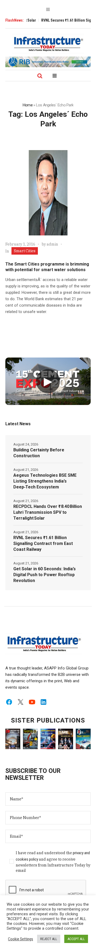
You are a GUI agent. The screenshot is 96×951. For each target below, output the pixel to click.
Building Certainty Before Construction (38, 452)
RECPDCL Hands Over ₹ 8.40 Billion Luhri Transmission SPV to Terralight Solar (47, 512)
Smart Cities (24, 250)
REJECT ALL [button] (48, 939)
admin (52, 244)
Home (28, 105)
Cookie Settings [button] (20, 939)
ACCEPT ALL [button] (76, 939)
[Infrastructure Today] (48, 44)
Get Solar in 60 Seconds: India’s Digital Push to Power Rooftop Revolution (44, 574)
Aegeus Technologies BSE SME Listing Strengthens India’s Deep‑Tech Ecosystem (45, 481)
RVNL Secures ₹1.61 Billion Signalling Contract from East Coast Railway (43, 543)
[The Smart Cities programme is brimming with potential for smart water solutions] (48, 192)
